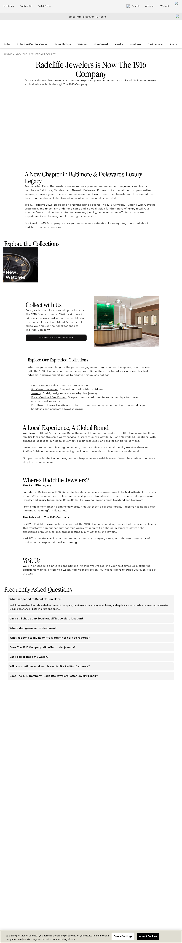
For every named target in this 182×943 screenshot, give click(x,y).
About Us (21, 54)
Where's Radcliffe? (44, 54)
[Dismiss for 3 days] (176, 16)
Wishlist (164, 6)
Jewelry (118, 44)
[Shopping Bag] (177, 6)
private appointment (64, 565)
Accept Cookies (148, 936)
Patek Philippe (63, 44)
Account (150, 6)
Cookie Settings (123, 936)
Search (136, 6)
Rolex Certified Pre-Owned (32, 44)
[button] (91, 599)
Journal (174, 44)
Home (8, 54)
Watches (82, 44)
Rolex (7, 44)
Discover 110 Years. (94, 16)
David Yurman (155, 44)
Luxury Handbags (50, 405)
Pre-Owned (101, 44)
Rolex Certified (48, 397)
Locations (8, 6)
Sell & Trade (44, 6)
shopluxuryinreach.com (38, 462)
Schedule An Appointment (57, 338)
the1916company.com (52, 223)
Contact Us (26, 6)
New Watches (40, 385)
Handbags (135, 44)
